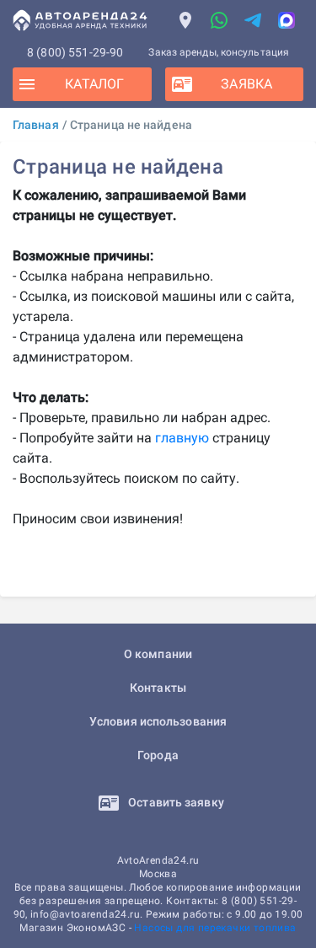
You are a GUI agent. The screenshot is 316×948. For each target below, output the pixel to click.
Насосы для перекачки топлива (215, 928)
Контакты (158, 687)
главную (182, 438)
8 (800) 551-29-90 (75, 52)
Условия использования (158, 721)
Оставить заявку (175, 802)
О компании (158, 654)
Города (158, 755)
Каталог (94, 84)
